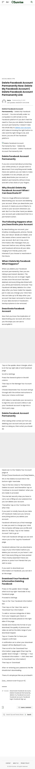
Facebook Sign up (20, 699)
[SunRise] (17, 2)
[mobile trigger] (3, 2)
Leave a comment (26, 707)
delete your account (23, 127)
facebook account (16, 697)
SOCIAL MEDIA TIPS (8, 79)
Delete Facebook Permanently (20, 693)
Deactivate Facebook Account (20, 691)
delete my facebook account (20, 695)
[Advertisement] (17, 21)
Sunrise (9, 100)
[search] (31, 2)
